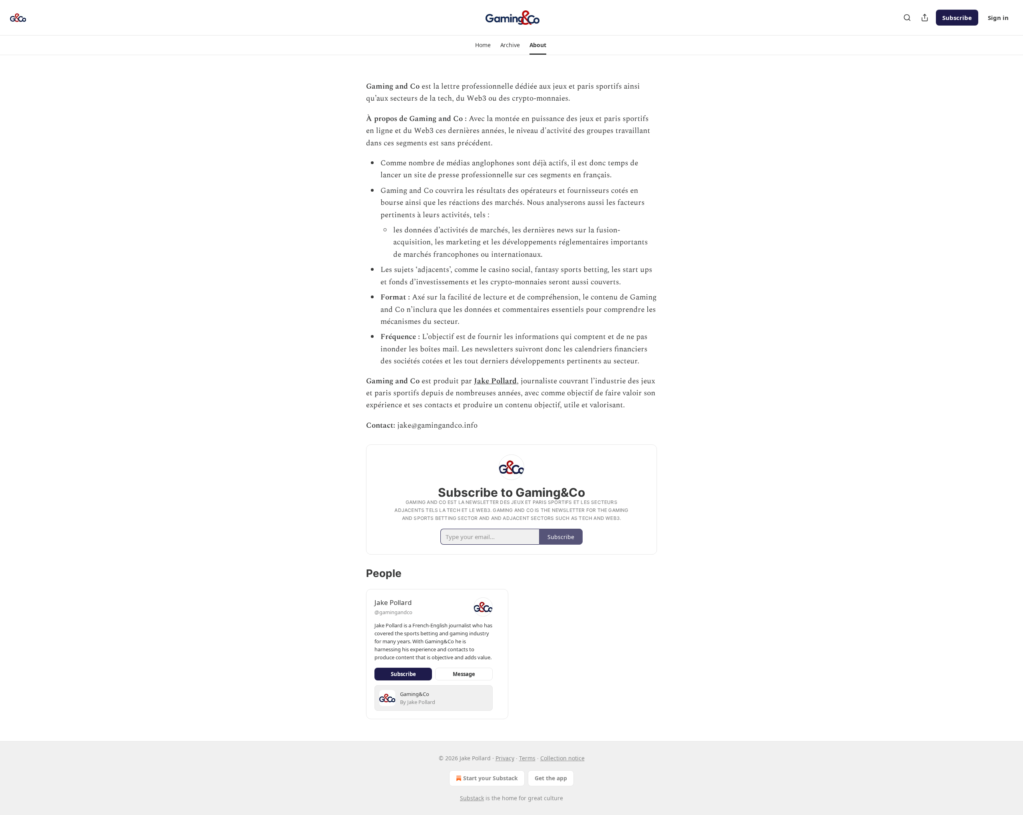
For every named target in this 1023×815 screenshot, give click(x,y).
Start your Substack (490, 778)
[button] (482, 45)
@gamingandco (393, 612)
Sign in (998, 18)
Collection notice (562, 758)
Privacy (505, 758)
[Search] (907, 18)
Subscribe (957, 18)
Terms (527, 758)
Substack (472, 798)
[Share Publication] (925, 18)
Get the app (551, 778)
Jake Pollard (495, 381)
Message (464, 674)
